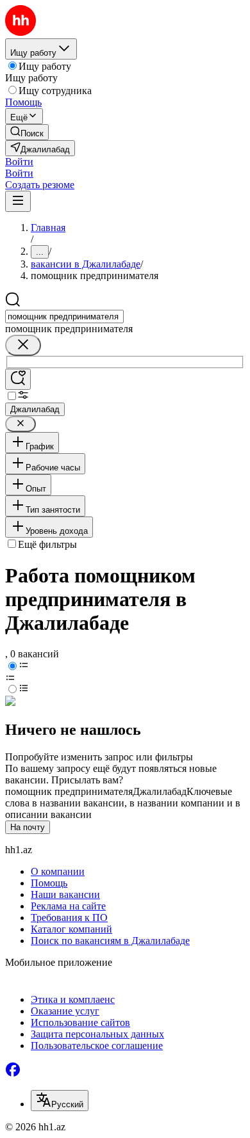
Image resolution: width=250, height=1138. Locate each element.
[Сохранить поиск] (18, 379)
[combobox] (64, 316)
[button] (19, 161)
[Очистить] (23, 345)
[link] (27, 132)
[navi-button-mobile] (18, 201)
